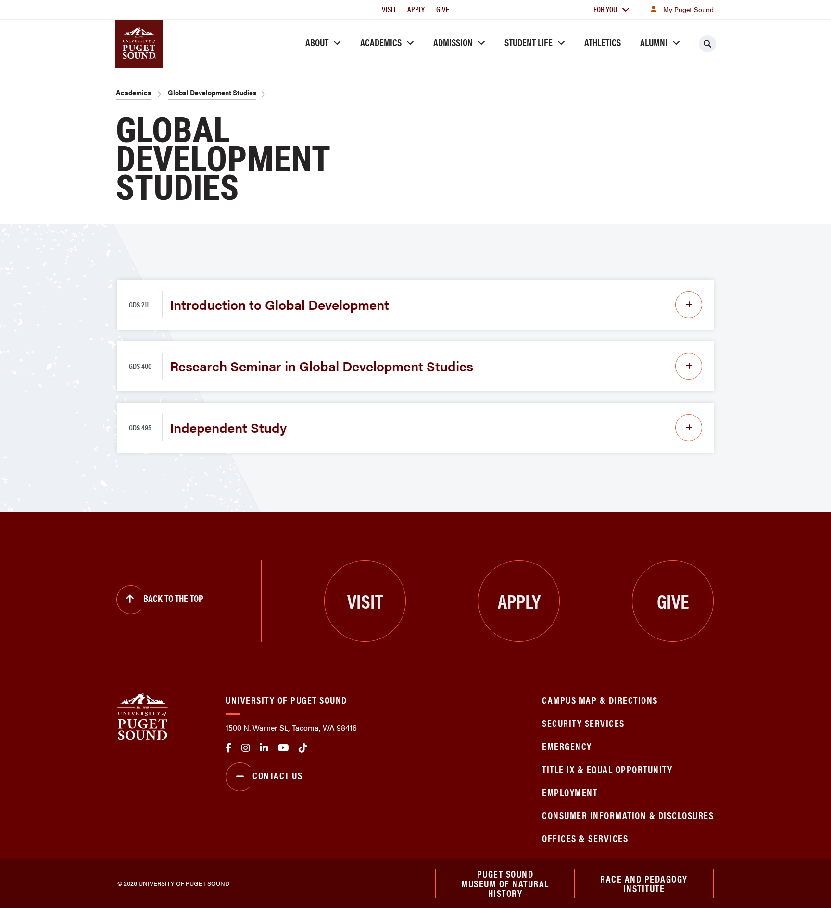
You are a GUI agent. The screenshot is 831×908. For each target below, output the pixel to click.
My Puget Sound (688, 9)
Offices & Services (585, 838)
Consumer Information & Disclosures (628, 815)
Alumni (653, 42)
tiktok (303, 748)
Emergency (567, 746)
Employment (569, 792)
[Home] (142, 715)
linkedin (264, 748)
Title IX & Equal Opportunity (607, 769)
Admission (453, 42)
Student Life (528, 42)
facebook (229, 748)
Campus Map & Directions (600, 700)
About (316, 42)
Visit (389, 8)
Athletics (602, 42)
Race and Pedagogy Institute (644, 883)
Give (442, 8)
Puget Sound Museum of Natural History (505, 883)
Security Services (583, 723)
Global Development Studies (212, 92)
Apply (416, 8)
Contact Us (277, 775)
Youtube (283, 748)
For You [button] (605, 8)
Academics (381, 42)
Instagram (245, 748)
